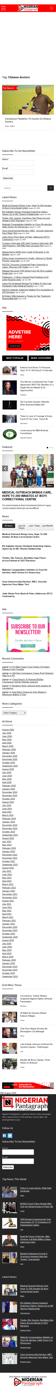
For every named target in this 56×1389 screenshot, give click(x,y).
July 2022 (6, 871)
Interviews (23, 423)
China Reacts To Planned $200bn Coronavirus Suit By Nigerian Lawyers (22, 680)
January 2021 (8, 924)
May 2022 (6, 878)
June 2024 (7, 808)
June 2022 (7, 874)
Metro (22, 1296)
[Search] (51, 8)
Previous (5, 468)
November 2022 (9, 858)
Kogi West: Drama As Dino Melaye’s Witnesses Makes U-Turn (24, 693)
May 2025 (6, 779)
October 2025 (8, 762)
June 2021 (7, 907)
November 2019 (9, 970)
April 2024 (6, 812)
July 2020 (6, 943)
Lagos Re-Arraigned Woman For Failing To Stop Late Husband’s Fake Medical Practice (26, 284)
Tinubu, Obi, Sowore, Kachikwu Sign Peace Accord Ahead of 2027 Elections (24, 559)
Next (51, 468)
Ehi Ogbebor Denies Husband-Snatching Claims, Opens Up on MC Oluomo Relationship (25, 213)
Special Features (26, 438)
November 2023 (9, 828)
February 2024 (9, 818)
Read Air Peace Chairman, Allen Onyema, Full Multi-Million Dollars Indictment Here (35, 1239)
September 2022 (10, 864)
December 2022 (9, 855)
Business (23, 1006)
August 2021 (8, 901)
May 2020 (6, 950)
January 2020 (8, 963)
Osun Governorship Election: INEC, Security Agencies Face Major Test (24, 583)
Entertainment (25, 1313)
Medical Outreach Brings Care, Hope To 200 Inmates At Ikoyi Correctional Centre (27, 206)
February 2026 (9, 749)
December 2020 (9, 927)
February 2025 (9, 785)
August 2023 (8, 838)
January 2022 (8, 891)
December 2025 (9, 756)
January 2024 (8, 822)
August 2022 (8, 868)
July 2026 (6, 733)
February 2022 (9, 887)
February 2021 (9, 920)
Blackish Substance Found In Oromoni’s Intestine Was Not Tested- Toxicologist (33, 1256)
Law (21, 1051)
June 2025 (7, 776)
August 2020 (8, 940)
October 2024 (8, 799)
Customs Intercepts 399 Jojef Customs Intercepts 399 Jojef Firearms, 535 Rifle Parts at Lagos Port (27, 244)
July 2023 (6, 841)
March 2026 (7, 746)
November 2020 (9, 930)
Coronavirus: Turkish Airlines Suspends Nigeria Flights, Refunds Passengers (36, 999)
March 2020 (7, 957)
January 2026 (8, 753)
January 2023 (8, 851)
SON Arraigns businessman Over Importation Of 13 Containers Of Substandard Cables (35, 1222)
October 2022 (8, 861)
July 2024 (6, 805)
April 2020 (6, 953)
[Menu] (3, 8)
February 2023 (9, 848)
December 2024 (9, 792)
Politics (12, 126)
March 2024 (7, 815)
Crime (22, 1020)
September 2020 (10, 937)
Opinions (23, 395)
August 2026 (8, 729)
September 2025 (10, 766)
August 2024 (8, 802)
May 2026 (6, 739)
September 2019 (10, 976)
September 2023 (10, 835)
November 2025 (9, 759)
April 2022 (6, 881)
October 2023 (8, 831)
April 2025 (6, 782)
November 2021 (9, 897)
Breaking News (25, 1330)
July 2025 (6, 772)
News (7, 126)
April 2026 (6, 743)
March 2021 (7, 917)
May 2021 (6, 910)
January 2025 (8, 789)
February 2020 (9, 960)
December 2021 (9, 894)
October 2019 (8, 973)
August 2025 (8, 769)
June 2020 (7, 947)
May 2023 (6, 845)
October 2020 (8, 933)
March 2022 (7, 884)
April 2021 (6, 914)
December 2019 (9, 966)
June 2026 (7, 736)
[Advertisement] (28, 41)
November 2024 (9, 795)
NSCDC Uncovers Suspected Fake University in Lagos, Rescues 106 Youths (25, 265)
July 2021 (6, 904)
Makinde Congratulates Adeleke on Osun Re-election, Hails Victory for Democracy (27, 225)
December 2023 (9, 825)
